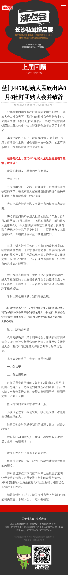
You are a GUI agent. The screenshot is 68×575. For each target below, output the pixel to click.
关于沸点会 (28, 518)
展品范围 (14, 524)
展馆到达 (44, 524)
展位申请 (24, 524)
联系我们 (41, 518)
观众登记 (34, 524)
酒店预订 (53, 524)
